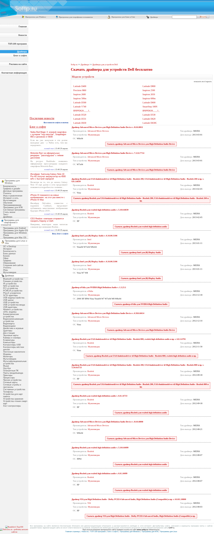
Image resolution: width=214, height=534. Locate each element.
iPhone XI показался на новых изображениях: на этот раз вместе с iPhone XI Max (47, 197)
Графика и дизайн (11, 188)
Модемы (7, 354)
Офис (6, 258)
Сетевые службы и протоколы (12, 386)
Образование (9, 263)
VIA (89, 503)
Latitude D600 (149, 102)
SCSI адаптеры (10, 295)
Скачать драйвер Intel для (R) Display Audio (141, 252)
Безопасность (9, 186)
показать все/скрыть (203, 81)
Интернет (7, 249)
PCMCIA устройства (12, 290)
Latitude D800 (149, 86)
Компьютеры (9, 342)
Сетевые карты (10, 382)
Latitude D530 (149, 115)
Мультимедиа (9, 200)
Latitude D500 (79, 102)
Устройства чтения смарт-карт (15, 402)
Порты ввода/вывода (13, 373)
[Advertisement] (14, 126)
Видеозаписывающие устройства (13, 320)
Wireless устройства (12, 309)
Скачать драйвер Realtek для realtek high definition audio (141, 226)
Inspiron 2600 (79, 94)
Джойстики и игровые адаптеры (13, 329)
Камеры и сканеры (12, 338)
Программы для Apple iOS (15, 230)
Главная (23, 26)
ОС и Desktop (9, 246)
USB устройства (11, 302)
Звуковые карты (10, 335)
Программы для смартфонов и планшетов (75, 17)
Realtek (90, 185)
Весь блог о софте (60, 234)
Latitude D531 (79, 119)
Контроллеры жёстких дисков (13, 348)
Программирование (12, 205)
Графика (7, 260)
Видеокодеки (9, 326)
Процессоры (9, 377)
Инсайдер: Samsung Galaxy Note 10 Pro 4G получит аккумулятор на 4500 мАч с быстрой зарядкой (48, 176)
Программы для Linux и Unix (123, 17)
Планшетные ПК (10, 370)
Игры (5, 270)
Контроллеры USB (12, 345)
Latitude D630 (79, 123)
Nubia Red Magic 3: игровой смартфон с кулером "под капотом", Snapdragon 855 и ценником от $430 (48, 134)
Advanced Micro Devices (98, 131)
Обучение (7, 203)
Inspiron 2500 (149, 90)
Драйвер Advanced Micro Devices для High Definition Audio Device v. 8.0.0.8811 (107, 127)
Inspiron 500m (79, 98)
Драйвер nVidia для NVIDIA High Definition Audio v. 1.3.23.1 (99, 287)
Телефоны (8, 392)
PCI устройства (10, 288)
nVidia (90, 291)
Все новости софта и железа (56, 123)
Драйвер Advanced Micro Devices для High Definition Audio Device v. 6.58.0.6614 (108, 313)
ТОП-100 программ (17, 44)
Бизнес (6, 256)
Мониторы (8, 356)
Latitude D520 (79, 115)
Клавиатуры (9, 340)
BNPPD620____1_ (81, 111)
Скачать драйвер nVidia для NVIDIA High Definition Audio (140, 304)
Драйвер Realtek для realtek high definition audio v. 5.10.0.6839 (100, 210)
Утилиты (7, 193)
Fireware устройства (12, 281)
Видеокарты (9, 323)
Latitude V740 (79, 106)
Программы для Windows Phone (15, 234)
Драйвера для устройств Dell (105, 64)
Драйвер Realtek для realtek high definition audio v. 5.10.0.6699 (100, 447)
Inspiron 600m (149, 98)
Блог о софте (20, 55)
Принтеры (7, 375)
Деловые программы (13, 191)
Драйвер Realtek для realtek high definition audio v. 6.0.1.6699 (99, 473)
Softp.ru (74, 64)
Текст (5, 214)
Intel (89, 239)
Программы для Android (14, 228)
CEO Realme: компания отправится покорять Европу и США (47, 219)
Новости (22, 35)
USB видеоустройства (13, 298)
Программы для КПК (13, 207)
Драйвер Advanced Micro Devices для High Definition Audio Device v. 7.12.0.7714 (108, 153)
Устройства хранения (13, 399)
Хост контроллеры (12, 406)
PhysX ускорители (12, 293)
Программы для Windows (35, 17)
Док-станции (9, 333)
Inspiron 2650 (149, 94)
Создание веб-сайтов (13, 265)
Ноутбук (7, 368)
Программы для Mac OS (14, 237)
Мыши (6, 366)
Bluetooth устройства (13, 279)
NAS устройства (11, 286)
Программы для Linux (168, 531)
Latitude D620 (149, 119)
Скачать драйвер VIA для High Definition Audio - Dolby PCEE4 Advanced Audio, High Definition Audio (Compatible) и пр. (141, 516)
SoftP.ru (171, 528)
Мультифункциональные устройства (14, 362)
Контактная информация (14, 73)
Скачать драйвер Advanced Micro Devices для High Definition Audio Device (141, 144)
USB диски (8, 300)
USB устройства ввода (14, 305)
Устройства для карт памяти (13, 395)
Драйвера (154, 17)
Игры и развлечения (12, 196)
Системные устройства (14, 389)
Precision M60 (79, 90)
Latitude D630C (150, 123)
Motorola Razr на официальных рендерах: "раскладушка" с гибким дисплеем (46, 155)
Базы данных (9, 253)
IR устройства (9, 283)
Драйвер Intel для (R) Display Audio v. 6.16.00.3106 (94, 235)
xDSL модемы (9, 312)
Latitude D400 (79, 86)
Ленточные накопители (14, 352)
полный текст (49, 148)
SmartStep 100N (150, 106)
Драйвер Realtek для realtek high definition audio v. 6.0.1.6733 (99, 396)
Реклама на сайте (18, 64)
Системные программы (14, 210)
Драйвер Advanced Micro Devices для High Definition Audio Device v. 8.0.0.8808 (107, 422)
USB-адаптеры (10, 307)
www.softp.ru (142, 530)
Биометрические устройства (11, 315)
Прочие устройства (12, 380)
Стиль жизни (9, 212)
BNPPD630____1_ (151, 111)
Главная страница (72, 531)
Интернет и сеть (10, 198)
